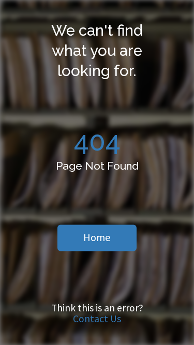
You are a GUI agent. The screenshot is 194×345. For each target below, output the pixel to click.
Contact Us (97, 318)
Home (97, 237)
